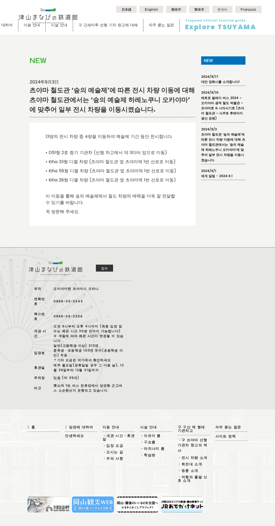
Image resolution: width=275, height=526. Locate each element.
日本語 (126, 9)
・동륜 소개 (188, 470)
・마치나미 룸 (152, 448)
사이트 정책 (225, 436)
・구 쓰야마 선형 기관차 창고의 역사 (193, 445)
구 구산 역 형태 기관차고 (191, 429)
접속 (104, 268)
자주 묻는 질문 (161, 25)
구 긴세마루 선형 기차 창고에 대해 (108, 25)
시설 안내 (59, 25)
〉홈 (31, 427)
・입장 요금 (113, 445)
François (248, 9)
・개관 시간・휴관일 (119, 437)
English (151, 9)
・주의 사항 (113, 458)
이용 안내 (32, 25)
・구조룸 (147, 442)
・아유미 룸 (150, 435)
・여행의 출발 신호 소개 (193, 478)
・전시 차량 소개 (193, 457)
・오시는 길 (113, 452)
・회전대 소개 (190, 464)
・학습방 (147, 455)
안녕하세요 (74, 435)
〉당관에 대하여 (79, 427)
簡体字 (176, 9)
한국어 (222, 9)
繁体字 (199, 9)
